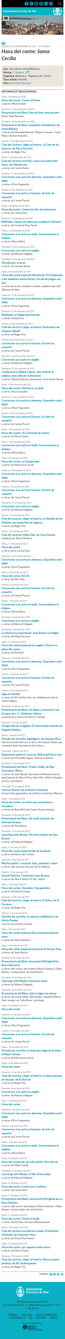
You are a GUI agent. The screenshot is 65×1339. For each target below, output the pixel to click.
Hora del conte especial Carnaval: (31, 949)
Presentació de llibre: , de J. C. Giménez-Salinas (30, 711)
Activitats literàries (20, 83)
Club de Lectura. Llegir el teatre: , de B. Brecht (32, 1077)
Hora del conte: (21, 100)
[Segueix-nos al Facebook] (26, 3)
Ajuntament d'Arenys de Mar (20, 11)
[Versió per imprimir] (61, 1274)
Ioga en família (11, 694)
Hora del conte (11, 547)
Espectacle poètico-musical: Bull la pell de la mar (32, 754)
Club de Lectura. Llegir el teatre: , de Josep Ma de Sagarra (32, 520)
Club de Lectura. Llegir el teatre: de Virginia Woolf (31, 329)
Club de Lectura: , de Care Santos (28, 535)
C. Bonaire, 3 (19, 72)
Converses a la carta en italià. (30, 236)
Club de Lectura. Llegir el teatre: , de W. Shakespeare (30, 1261)
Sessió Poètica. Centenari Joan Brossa (25, 875)
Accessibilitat (18, 1317)
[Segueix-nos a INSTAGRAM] (41, 3)
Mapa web (40, 1317)
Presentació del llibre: (29, 993)
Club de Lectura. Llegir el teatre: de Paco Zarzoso (30, 146)
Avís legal (27, 1314)
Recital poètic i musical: (29, 863)
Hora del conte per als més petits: (30, 1162)
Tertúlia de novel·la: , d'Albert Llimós (31, 1052)
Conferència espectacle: (30, 633)
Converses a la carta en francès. (28, 195)
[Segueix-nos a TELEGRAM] (46, 3)
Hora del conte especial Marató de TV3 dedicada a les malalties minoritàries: (32, 279)
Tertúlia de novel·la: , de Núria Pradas (30, 918)
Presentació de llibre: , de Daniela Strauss (28, 820)
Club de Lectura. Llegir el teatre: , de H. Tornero (31, 902)
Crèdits (54, 1317)
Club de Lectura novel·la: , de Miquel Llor (29, 163)
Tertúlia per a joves (14, 263)
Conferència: (28, 374)
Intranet (13, 1314)
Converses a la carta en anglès (20, 250)
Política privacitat (46, 1314)
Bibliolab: (31, 222)
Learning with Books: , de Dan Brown (30, 836)
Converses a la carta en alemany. (32, 179)
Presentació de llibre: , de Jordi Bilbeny (31, 127)
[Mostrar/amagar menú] (6, 18)
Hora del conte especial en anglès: (29, 647)
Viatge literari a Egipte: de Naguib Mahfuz (32, 728)
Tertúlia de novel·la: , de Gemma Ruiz (31, 739)
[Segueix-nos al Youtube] (36, 3)
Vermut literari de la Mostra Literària (25, 790)
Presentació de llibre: (30, 112)
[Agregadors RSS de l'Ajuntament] (51, 3)
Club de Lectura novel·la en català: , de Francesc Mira (30, 1233)
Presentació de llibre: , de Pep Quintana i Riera (28, 769)
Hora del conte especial (26, 851)
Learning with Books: (24, 981)
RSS (30, 1317)
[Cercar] (60, 3)
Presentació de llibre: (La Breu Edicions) (30, 963)
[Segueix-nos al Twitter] (31, 3)
